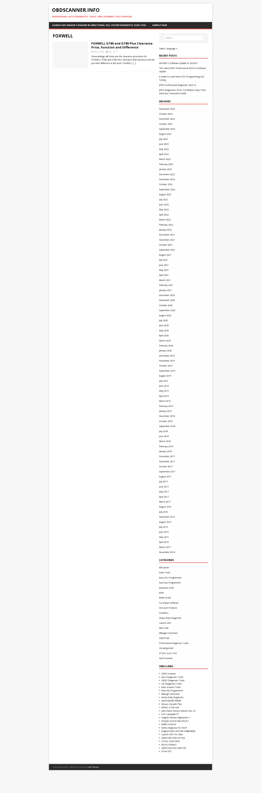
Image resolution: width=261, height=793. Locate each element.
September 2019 (167, 370)
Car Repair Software (169, 602)
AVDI (161, 592)
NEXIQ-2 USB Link (170, 707)
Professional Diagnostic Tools (173, 643)
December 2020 (167, 295)
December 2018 (167, 416)
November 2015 (167, 516)
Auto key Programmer (170, 582)
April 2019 (164, 396)
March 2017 (165, 501)
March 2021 (165, 280)
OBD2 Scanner (168, 673)
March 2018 (165, 441)
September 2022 (167, 189)
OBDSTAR (164, 638)
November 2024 (167, 108)
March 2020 (165, 340)
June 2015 (164, 531)
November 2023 (167, 118)
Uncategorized (166, 648)
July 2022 (163, 199)
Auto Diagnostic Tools (172, 677)
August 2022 (165, 194)
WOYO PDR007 (168, 744)
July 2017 (163, 481)
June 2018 (164, 436)
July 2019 (163, 380)
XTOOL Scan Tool (168, 653)
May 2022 (164, 209)
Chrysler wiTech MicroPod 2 (175, 721)
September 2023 (167, 128)
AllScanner (164, 567)
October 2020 (165, 305)
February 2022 (166, 224)
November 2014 (167, 552)
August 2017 (165, 476)
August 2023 (165, 133)
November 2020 (167, 300)
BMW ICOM (165, 597)
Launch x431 (165, 622)
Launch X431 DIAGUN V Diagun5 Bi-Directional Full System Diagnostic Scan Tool (99, 25)
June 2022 (164, 204)
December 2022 (167, 174)
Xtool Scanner (166, 658)
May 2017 (164, 491)
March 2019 (165, 401)
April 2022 (164, 214)
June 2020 (164, 325)
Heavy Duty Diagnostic (170, 617)
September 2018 (167, 426)
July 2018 (163, 431)
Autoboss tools (166, 587)
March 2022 (165, 219)
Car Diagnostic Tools (171, 683)
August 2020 (165, 315)
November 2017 (167, 461)
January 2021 (165, 290)
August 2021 (165, 254)
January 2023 (165, 169)
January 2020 (165, 350)
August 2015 (165, 522)
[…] (134, 63)
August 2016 (165, 506)
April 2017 (164, 496)
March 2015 (165, 547)
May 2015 (164, 537)
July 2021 (163, 259)
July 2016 (163, 511)
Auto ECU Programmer (170, 577)
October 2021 (165, 244)
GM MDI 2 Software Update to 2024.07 (178, 63)
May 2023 (164, 149)
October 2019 (165, 365)
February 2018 (166, 446)
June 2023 (164, 144)
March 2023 (165, 159)
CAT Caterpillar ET (170, 714)
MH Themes (94, 767)
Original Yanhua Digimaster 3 (175, 717)
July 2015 (163, 526)
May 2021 (164, 270)
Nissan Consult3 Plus (171, 704)
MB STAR (163, 628)
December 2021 (167, 234)
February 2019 (166, 406)
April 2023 (164, 154)
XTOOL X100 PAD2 (170, 741)
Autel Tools (164, 572)
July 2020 (163, 320)
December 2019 (167, 355)
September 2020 (167, 310)
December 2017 (167, 456)
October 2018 (165, 421)
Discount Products (168, 607)
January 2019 (165, 411)
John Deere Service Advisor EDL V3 (178, 710)
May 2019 (164, 390)
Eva (110, 51)
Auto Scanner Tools (171, 687)
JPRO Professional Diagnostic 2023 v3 (177, 85)
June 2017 (164, 486)
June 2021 (164, 265)
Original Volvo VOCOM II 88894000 (178, 731)
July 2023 (163, 139)
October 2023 (165, 124)
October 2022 (165, 184)
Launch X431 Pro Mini (172, 734)
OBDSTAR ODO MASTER (173, 748)
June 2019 (164, 385)
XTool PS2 (166, 751)
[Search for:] (183, 38)
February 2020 (166, 345)
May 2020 (164, 330)
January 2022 (165, 229)
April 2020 (164, 335)
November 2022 (167, 179)
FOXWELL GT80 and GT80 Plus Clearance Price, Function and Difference (122, 45)
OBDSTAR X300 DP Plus (173, 737)
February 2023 (166, 164)
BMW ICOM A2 (168, 724)
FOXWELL (164, 612)
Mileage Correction (168, 633)
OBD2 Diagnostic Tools (173, 680)
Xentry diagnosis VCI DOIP (174, 727)
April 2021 (164, 275)
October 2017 (165, 466)
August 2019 (165, 375)
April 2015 (164, 542)
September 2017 (167, 471)
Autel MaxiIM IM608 (171, 700)
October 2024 (165, 113)
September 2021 (167, 249)
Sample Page (159, 25)
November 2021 (167, 239)
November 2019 (167, 360)
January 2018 (165, 451)
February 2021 (166, 285)
